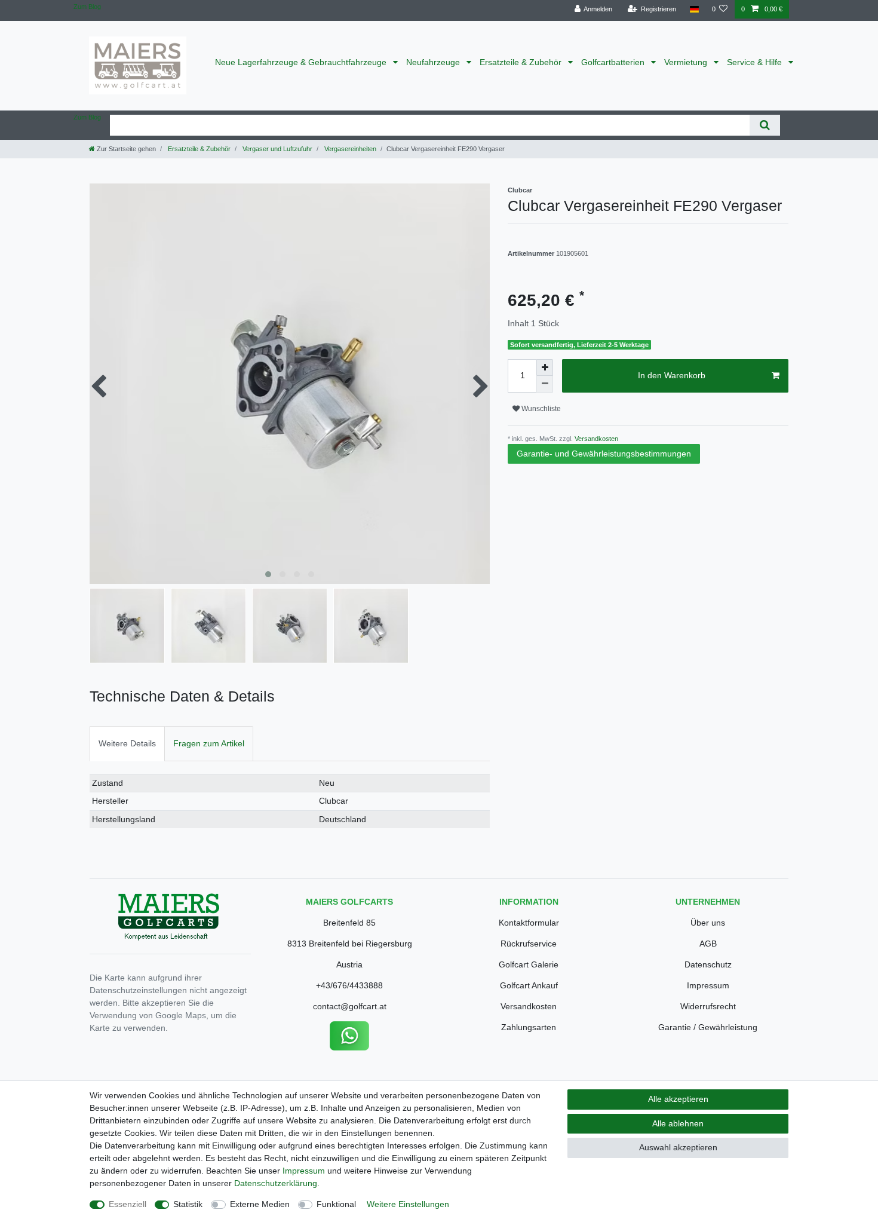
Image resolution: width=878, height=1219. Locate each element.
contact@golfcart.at (349, 1006)
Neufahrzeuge (434, 62)
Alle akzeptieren (678, 1099)
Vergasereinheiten (349, 148)
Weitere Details (127, 743)
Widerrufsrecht (708, 1006)
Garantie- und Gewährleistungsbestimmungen (604, 453)
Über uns (707, 922)
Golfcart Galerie (528, 964)
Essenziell (127, 1204)
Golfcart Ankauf (529, 985)
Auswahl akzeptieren (678, 1147)
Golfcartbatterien (614, 62)
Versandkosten (595, 438)
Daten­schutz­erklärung (275, 1183)
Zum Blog (87, 6)
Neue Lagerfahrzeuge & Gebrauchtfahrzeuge (302, 62)
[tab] (127, 743)
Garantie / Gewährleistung (707, 1027)
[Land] (694, 9)
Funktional (336, 1204)
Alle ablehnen (678, 1123)
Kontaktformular (529, 922)
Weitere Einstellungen (408, 1204)
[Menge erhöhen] (544, 367)
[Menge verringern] (544, 384)
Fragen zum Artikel (208, 743)
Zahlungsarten (528, 1027)
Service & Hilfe (755, 62)
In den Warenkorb (671, 375)
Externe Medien (260, 1204)
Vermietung (687, 62)
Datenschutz (708, 964)
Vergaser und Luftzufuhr (276, 148)
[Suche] (765, 125)
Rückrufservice (529, 943)
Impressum (708, 985)
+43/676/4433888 (349, 985)
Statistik (187, 1204)
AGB (708, 943)
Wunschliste (540, 409)
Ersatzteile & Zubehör (522, 62)
